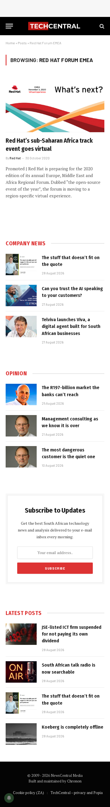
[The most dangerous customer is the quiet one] (21, 457)
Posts (22, 43)
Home (10, 43)
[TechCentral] (55, 26)
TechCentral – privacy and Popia (76, 792)
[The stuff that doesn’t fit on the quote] (21, 264)
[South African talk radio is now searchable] (21, 672)
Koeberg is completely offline (72, 727)
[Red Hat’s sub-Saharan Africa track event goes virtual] (55, 104)
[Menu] (9, 26)
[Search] (101, 26)
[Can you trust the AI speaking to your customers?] (21, 295)
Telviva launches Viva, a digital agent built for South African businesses (71, 326)
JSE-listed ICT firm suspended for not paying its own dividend (71, 634)
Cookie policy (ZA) (28, 792)
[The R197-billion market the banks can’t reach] (21, 394)
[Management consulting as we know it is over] (21, 425)
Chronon (74, 781)
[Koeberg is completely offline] (21, 734)
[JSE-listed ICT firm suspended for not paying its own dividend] (21, 634)
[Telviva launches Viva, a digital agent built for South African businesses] (21, 326)
